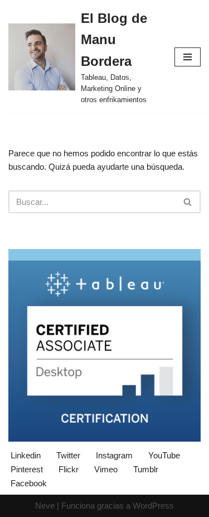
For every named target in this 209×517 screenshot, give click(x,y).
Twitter (68, 455)
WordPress (153, 505)
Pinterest (27, 469)
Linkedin (26, 455)
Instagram (114, 455)
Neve (45, 505)
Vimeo (106, 469)
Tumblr (145, 469)
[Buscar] (188, 201)
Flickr (69, 469)
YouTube (164, 455)
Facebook (29, 483)
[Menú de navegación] (187, 56)
